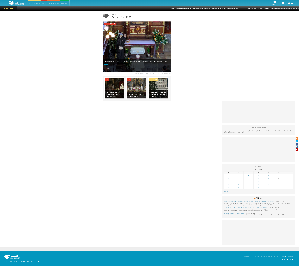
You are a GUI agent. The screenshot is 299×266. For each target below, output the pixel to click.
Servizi (270, 257)
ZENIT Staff (107, 68)
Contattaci (290, 257)
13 (228, 181)
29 (248, 187)
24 (268, 184)
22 (248, 184)
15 (248, 181)
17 (268, 181)
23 (258, 184)
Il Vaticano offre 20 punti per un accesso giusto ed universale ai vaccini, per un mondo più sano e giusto (169, 8)
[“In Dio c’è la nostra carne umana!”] (136, 88)
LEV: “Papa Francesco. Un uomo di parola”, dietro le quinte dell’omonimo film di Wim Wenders (238, 8)
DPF (252, 257)
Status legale (276, 257)
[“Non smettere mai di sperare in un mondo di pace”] (158, 88)
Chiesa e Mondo (53, 3)
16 (258, 181)
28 (238, 187)
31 (268, 187)
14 (238, 181)
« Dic (225, 191)
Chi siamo (247, 257)
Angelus (152, 79)
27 (228, 187)
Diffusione (256, 257)
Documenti (64, 3)
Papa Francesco (34, 3)
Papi (107, 79)
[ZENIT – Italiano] (18, 3)
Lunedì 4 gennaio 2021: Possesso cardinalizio (235, 213)
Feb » (228, 191)
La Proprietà (264, 257)
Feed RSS (259, 198)
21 (238, 184)
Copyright (283, 257)
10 (268, 178)
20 (228, 184)
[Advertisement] (258, 112)
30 (258, 187)
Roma (44, 3)
